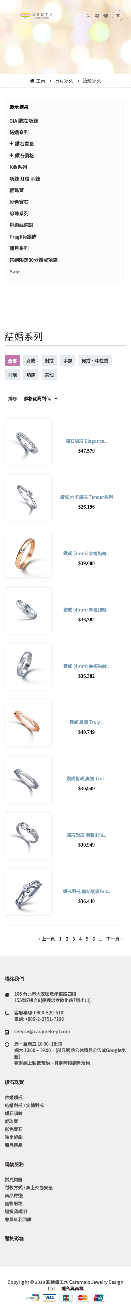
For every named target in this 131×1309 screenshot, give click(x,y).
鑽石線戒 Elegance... (86, 441)
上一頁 (48, 938)
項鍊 (30, 374)
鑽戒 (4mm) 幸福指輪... (86, 609)
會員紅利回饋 (18, 1219)
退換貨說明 (16, 1211)
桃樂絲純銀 (21, 224)
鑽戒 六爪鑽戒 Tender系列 (86, 497)
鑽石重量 (24, 143)
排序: (13, 398)
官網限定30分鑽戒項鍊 (34, 259)
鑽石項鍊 (14, 1113)
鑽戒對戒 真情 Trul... (86, 778)
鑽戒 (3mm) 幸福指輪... (86, 553)
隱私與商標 (72, 1288)
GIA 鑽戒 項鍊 (24, 120)
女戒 (30, 360)
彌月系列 (19, 248)
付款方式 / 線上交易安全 (29, 1187)
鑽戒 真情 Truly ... (86, 722)
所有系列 (63, 80)
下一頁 (113, 938)
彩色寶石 (19, 201)
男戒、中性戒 (95, 360)
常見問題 (14, 1179)
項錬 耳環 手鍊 (25, 178)
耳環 (12, 374)
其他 (49, 374)
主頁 (40, 80)
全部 (12, 360)
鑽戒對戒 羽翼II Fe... (86, 835)
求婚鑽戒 (14, 1097)
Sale (15, 271)
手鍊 (67, 360)
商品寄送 (14, 1195)
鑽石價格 (24, 155)
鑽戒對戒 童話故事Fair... (86, 891)
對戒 (49, 360)
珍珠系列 (19, 213)
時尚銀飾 (14, 1137)
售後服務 (14, 1203)
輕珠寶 (17, 190)
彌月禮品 (14, 1145)
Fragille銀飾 (23, 236)
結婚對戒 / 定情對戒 (24, 1105)
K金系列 (18, 166)
